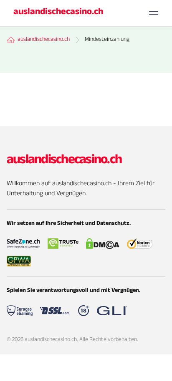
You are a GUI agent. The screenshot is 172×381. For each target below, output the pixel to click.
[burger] (154, 13)
